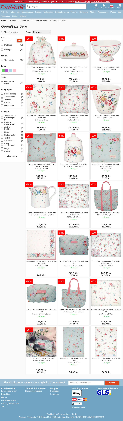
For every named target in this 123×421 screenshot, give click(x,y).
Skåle (13, 132)
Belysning (84, 12)
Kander (13, 151)
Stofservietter (13, 135)
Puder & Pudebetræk (13, 123)
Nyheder (4, 12)
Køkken (38, 12)
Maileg (15, 16)
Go (19, 40)
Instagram (54, 394)
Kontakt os (5, 394)
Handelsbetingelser (33, 391)
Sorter (28, 32)
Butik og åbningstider (10, 403)
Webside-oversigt (8, 400)
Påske (113, 12)
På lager (13, 50)
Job (2, 407)
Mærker (23, 16)
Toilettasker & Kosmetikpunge (13, 118)
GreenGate (5, 16)
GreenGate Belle (13, 82)
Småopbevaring (62, 12)
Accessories (103, 12)
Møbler (93, 12)
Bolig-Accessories (13, 145)
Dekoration (48, 12)
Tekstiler (74, 12)
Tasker (13, 138)
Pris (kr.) (4, 37)
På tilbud (13, 45)
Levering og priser (9, 391)
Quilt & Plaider (13, 128)
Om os (4, 397)
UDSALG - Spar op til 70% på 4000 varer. (92, 2)
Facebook (54, 391)
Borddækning (27, 12)
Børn (120, 12)
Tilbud (12, 12)
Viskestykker (13, 141)
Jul (18, 12)
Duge (13, 148)
